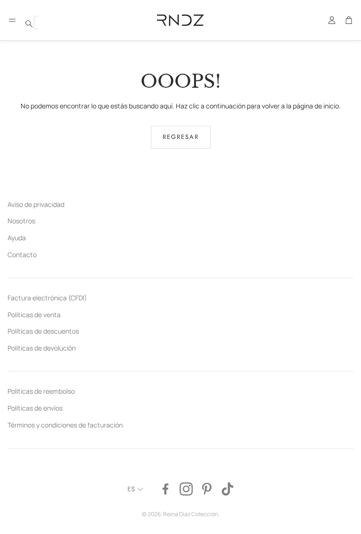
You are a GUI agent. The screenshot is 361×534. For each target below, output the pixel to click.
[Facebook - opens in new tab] (165, 489)
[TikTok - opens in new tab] (227, 489)
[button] (12, 20)
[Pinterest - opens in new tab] (206, 489)
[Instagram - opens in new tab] (186, 489)
